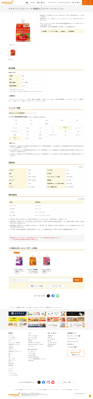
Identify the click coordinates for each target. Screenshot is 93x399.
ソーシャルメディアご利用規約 (41, 389)
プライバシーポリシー (29, 389)
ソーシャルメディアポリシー (54, 389)
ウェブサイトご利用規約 (18, 389)
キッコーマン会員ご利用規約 (66, 389)
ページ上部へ (90, 396)
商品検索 (76, 280)
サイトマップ (76, 389)
